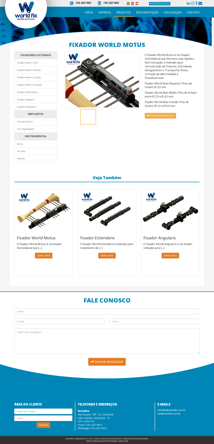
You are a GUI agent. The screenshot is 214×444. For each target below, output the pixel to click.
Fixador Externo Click (27, 62)
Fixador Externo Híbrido (29, 70)
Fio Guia (21, 151)
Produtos (123, 12)
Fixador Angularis (25, 99)
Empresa (104, 12)
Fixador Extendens (26, 106)
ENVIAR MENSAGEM (108, 362)
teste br (21, 158)
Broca (20, 143)
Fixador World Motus (27, 92)
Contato (193, 12)
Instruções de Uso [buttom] (160, 3)
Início (89, 12)
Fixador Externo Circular (29, 77)
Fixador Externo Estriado (29, 84)
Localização (173, 12)
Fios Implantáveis (25, 128)
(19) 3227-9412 (83, 3)
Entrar (43, 425)
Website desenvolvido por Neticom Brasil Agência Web (107, 441)
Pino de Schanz (25, 121)
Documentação (147, 12)
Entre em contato (161, 115)
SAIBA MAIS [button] (43, 255)
